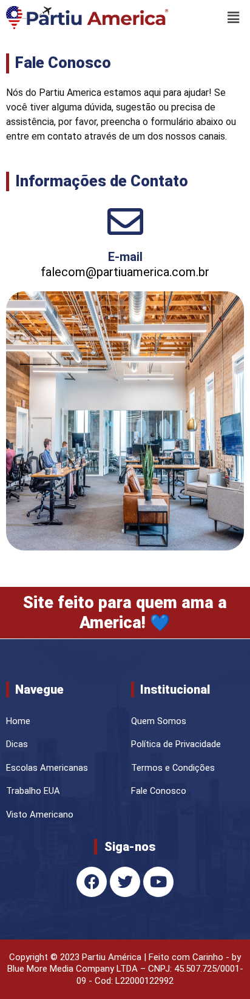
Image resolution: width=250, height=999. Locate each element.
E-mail (125, 256)
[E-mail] (125, 221)
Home (18, 721)
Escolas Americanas (47, 767)
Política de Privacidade (176, 744)
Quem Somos (158, 721)
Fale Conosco (158, 790)
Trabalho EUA (33, 790)
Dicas (17, 744)
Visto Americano (39, 814)
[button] (209, 17)
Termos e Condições (173, 767)
